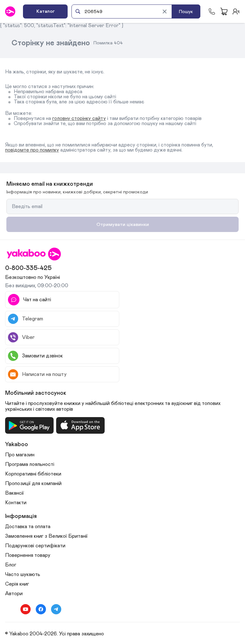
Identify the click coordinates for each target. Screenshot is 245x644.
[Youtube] (25, 609)
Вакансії (14, 493)
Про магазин (19, 454)
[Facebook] (41, 609)
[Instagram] (10, 609)
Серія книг (17, 584)
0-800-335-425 (28, 268)
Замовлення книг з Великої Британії (46, 536)
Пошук (186, 11)
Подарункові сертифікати (35, 545)
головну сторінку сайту (79, 118)
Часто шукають (22, 574)
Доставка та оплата (27, 526)
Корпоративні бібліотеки (33, 473)
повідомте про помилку (32, 150)
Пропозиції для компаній (33, 483)
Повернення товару (27, 555)
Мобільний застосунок (35, 393)
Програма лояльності (29, 464)
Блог (10, 564)
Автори (14, 593)
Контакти (15, 502)
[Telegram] (56, 609)
